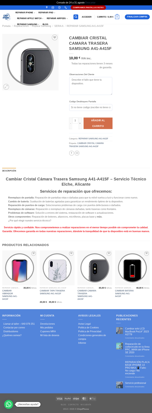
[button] (8, 404)
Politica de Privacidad (89, 331)
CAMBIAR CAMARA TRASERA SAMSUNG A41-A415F (86, 294)
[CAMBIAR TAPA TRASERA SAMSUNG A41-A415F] (57, 267)
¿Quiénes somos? (12, 335)
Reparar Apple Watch (29, 18)
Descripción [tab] (9, 171)
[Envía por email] (77, 153)
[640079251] (66, 7)
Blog (45, 24)
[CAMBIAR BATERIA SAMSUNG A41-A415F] (132, 267)
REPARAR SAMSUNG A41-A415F (85, 26)
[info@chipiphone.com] (53, 7)
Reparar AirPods (56, 18)
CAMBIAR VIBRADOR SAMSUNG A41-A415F (10, 294)
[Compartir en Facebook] (71, 153)
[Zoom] (6, 87)
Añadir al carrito (98, 123)
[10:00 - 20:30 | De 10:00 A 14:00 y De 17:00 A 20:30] (59, 7)
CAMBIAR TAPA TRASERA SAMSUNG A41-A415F (52, 292)
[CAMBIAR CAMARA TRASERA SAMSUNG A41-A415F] (94, 267)
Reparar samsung (27, 24)
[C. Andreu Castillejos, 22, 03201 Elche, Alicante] (47, 7)
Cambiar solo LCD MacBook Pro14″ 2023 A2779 (137, 331)
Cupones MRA (48, 331)
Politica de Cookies (88, 327)
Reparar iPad (45, 12)
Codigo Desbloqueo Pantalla (82, 101)
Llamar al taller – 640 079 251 (18, 324)
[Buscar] (75, 16)
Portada (6, 26)
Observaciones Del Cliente (81, 74)
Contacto (73, 405)
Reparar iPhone (24, 12)
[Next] (149, 279)
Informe (82, 343)
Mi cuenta (86, 405)
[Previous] (2, 279)
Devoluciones (47, 324)
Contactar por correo (13, 327)
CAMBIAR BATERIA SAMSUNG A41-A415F (124, 293)
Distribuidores (10, 331)
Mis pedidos (46, 327)
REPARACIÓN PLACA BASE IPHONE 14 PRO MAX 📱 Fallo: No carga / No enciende (137, 368)
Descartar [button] (90, 2)
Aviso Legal (84, 324)
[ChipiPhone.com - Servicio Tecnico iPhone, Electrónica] (6, 17)
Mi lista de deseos (49, 335)
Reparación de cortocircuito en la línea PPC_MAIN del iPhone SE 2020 (137, 348)
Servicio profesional (135, 383)
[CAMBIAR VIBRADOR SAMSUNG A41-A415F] (19, 267)
